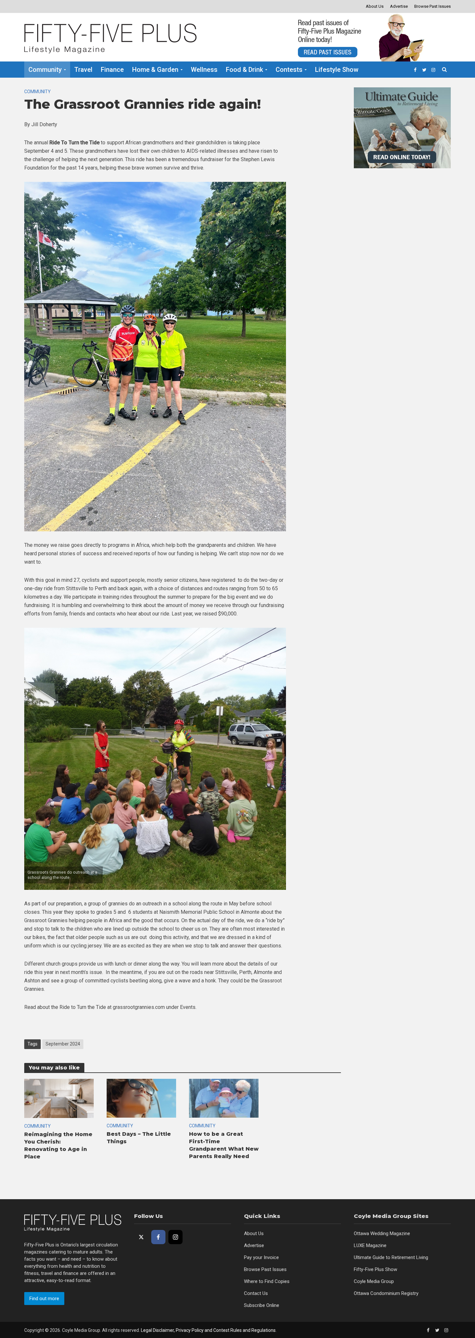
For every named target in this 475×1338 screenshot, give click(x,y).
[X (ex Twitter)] (141, 1237)
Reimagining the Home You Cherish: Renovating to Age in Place (58, 1145)
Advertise (399, 6)
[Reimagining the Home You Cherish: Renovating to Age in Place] (59, 1098)
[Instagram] (175, 1237)
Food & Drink (244, 69)
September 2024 (63, 1043)
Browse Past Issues (432, 6)
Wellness (204, 69)
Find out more (44, 1298)
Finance (112, 69)
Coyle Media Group (374, 1281)
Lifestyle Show (336, 69)
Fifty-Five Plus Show (375, 1269)
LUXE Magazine (370, 1245)
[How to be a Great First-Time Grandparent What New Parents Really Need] (224, 1098)
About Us (375, 6)
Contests (289, 69)
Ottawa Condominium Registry (386, 1293)
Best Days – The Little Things (139, 1137)
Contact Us (256, 1293)
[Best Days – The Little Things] (141, 1098)
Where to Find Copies (267, 1281)
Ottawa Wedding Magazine (382, 1233)
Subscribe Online (261, 1305)
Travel (83, 69)
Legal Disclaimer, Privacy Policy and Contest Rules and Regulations (208, 1330)
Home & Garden (155, 69)
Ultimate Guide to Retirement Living (391, 1257)
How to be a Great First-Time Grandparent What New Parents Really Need (224, 1145)
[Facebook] (158, 1237)
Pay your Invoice (261, 1257)
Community (45, 69)
